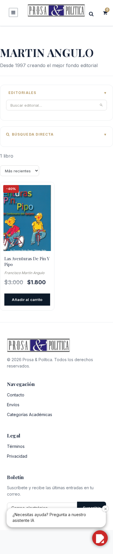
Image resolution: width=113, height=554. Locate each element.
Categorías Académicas (29, 414)
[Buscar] (93, 13)
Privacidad (17, 456)
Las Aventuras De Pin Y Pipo (27, 261)
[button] (100, 538)
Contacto (15, 394)
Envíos (13, 404)
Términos (16, 446)
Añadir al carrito (27, 299)
